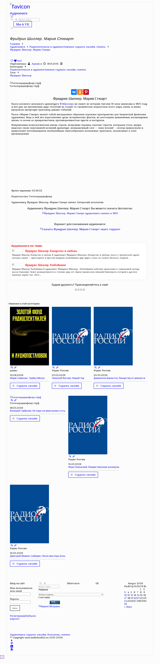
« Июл (128, 607)
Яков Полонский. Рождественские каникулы (93, 466)
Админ (36, 64)
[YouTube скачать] (12, 640)
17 (125, 598)
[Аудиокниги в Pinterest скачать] (76, 289)
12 (132, 595)
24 (125, 601)
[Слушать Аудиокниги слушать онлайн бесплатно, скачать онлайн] (20, 6)
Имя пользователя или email (21, 589)
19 (132, 598)
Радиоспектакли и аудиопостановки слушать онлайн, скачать (67, 47)
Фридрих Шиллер (21, 75)
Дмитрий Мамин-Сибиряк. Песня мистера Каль (37, 555)
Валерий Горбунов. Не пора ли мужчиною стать (37, 410)
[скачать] (44, 603)
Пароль (14, 599)
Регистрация (17, 616)
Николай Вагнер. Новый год (68, 378)
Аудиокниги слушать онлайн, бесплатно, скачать (40, 634)
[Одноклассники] (80, 92)
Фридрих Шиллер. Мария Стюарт (30, 49)
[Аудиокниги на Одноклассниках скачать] (79, 289)
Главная (15, 44)
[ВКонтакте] (74, 92)
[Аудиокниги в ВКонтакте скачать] (84, 289)
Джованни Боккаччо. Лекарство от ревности (119, 378)
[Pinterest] (86, 92)
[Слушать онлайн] (80, 213)
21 (138, 598)
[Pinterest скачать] (12, 643)
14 (138, 595)
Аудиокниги (17, 47)
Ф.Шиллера (67, 104)
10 (125, 595)
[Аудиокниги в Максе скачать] (81, 289)
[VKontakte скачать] (12, 646)
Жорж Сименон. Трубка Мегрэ (27, 378)
